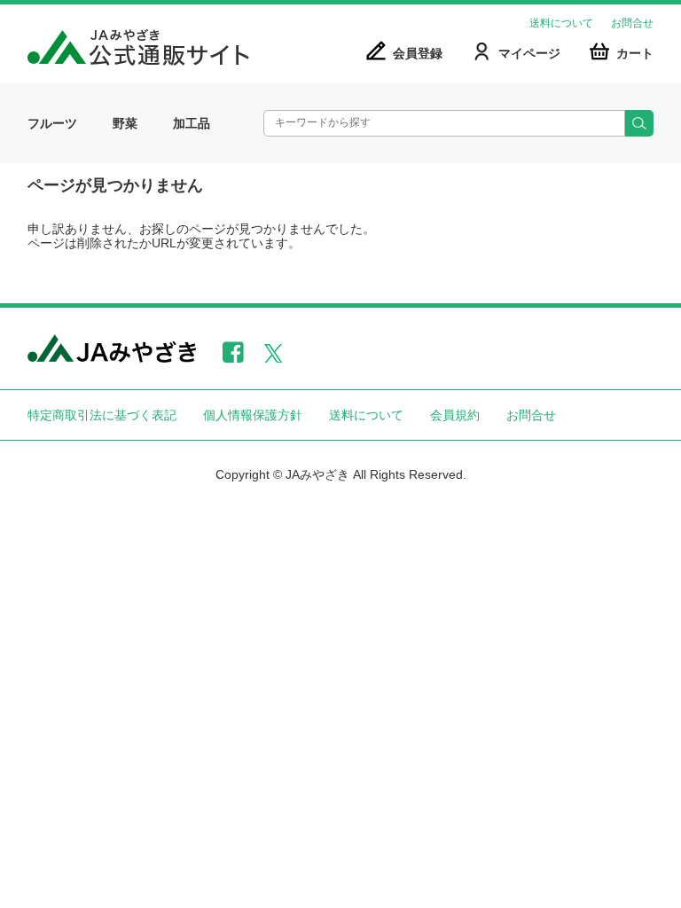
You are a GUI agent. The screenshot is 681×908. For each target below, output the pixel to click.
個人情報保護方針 (252, 415)
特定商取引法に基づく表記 (101, 415)
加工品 (191, 123)
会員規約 (455, 415)
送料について (561, 23)
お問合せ (632, 23)
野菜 (125, 123)
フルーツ (52, 123)
